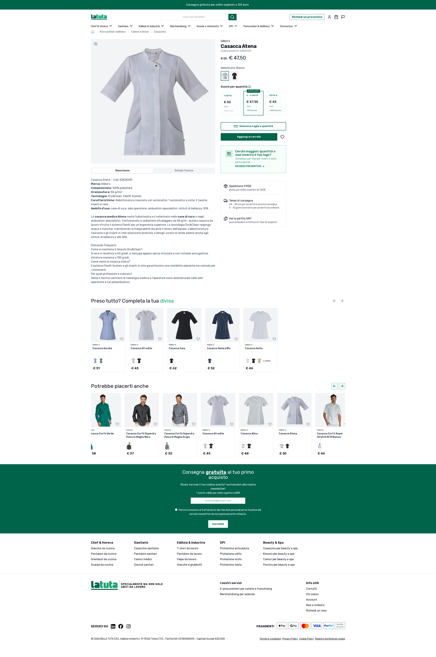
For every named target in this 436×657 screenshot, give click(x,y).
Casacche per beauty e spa (280, 548)
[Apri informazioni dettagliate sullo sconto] (249, 87)
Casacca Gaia (177, 348)
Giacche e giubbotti (189, 564)
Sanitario (123, 26)
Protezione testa (231, 564)
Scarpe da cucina (102, 564)
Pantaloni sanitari (145, 553)
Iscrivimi (218, 524)
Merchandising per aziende (237, 594)
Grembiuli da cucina (103, 559)
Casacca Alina (249, 433)
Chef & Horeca (99, 26)
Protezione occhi (231, 559)
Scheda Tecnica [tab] (184, 170)
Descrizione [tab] (122, 170)
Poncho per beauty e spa (279, 564)
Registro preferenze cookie (330, 638)
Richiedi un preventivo (307, 17)
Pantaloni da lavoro (189, 553)
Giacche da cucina (103, 548)
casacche (160, 31)
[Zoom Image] (96, 44)
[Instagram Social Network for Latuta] (128, 626)
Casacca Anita (254, 348)
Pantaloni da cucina (103, 553)
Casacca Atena (288, 433)
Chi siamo (312, 594)
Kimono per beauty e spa (278, 553)
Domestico (286, 26)
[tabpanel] (153, 231)
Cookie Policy (306, 638)
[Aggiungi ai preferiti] (282, 137)
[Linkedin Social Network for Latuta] (113, 626)
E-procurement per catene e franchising (246, 588)
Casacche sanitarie (146, 548)
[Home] (92, 32)
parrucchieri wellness (113, 31)
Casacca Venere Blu (218, 348)
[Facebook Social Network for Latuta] (120, 626)
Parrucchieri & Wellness (256, 26)
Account (311, 599)
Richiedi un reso (316, 610)
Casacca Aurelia (102, 348)
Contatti (311, 588)
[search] (232, 17)
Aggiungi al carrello (249, 136)
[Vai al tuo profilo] (329, 17)
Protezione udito (231, 553)
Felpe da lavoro (186, 559)
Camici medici (143, 559)
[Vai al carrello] (336, 17)
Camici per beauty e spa (278, 559)
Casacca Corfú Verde (101, 433)
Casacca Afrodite (141, 348)
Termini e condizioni (270, 638)
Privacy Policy (290, 638)
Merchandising (178, 26)
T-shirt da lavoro (187, 548)
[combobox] (194, 17)
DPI (231, 26)
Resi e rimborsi (315, 605)
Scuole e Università (208, 26)
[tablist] (153, 171)
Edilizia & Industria (149, 26)
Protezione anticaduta (234, 548)
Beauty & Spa (273, 542)
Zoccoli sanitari (144, 564)
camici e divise (140, 31)
